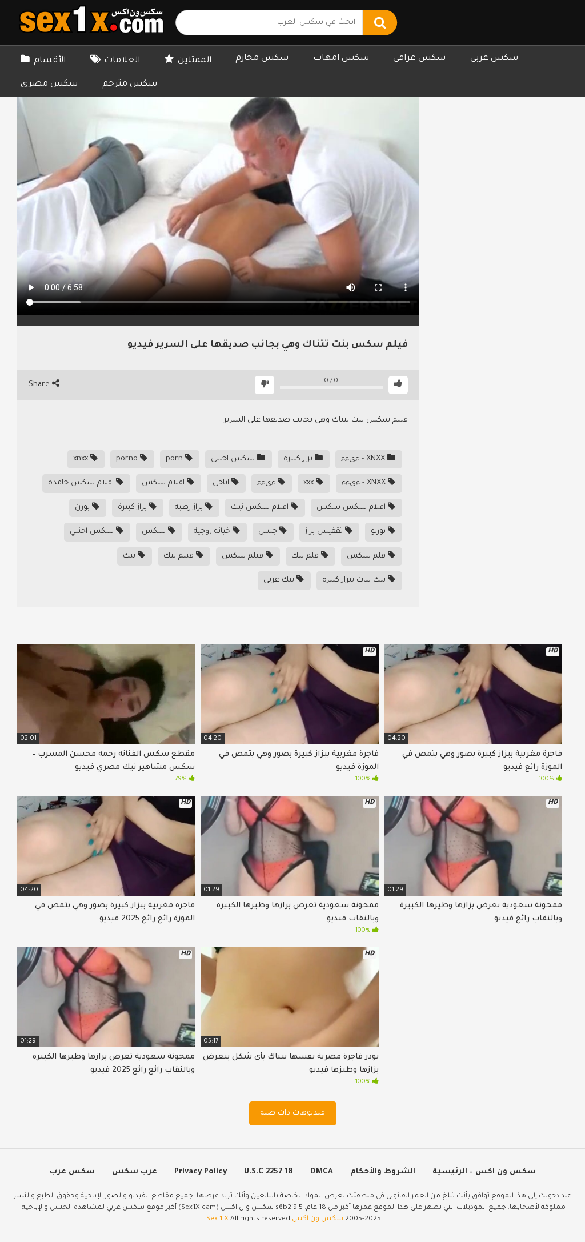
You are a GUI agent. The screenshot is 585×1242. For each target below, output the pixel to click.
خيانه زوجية (213, 531)
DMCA (321, 1172)
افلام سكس (164, 483)
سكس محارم (262, 58)
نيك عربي (279, 580)
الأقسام (50, 61)
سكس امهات (341, 58)
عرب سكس (134, 1172)
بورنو (379, 531)
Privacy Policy (200, 1172)
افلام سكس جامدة (82, 483)
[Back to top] (546, 1207)
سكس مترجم (129, 84)
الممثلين (194, 61)
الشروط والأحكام (382, 1172)
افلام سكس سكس (352, 507)
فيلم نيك (179, 556)
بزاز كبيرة (299, 459)
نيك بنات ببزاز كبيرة (355, 580)
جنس (268, 531)
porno (128, 459)
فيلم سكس (244, 556)
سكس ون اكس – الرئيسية (484, 1172)
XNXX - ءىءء (364, 459)
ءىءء (267, 483)
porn (175, 459)
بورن (83, 507)
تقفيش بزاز (325, 531)
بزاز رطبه (190, 507)
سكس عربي (494, 58)
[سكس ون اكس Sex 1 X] (91, 22)
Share (40, 384)
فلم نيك (306, 556)
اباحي (222, 483)
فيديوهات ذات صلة (293, 1113)
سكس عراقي (419, 58)
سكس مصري (49, 84)
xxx (309, 483)
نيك (130, 556)
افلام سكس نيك (261, 507)
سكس (155, 531)
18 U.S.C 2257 (268, 1172)
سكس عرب (72, 1172)
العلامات (122, 61)
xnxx (81, 459)
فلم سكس (367, 556)
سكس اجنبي (234, 459)
